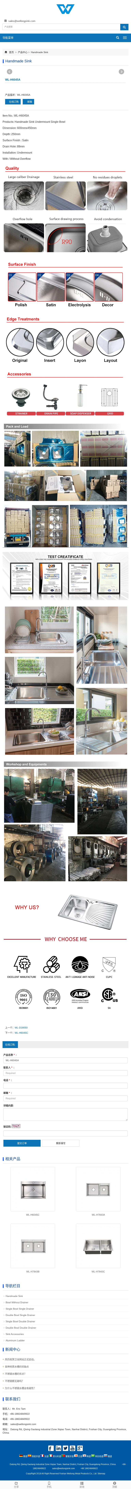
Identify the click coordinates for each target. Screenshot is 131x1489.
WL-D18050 (21, 1027)
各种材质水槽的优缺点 (17, 1366)
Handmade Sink (39, 52)
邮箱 (29, 101)
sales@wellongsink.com (21, 21)
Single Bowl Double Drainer (20, 1321)
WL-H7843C (98, 1271)
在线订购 (14, 101)
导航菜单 (8, 37)
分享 (16, 1486)
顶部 (114, 1486)
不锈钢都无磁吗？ (14, 1381)
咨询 (81, 1486)
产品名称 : (10, 1054)
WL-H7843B (32, 1271)
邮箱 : (7, 1092)
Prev (9, 71)
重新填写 (61, 1143)
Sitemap (101, 1473)
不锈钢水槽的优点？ (15, 1373)
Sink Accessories (15, 1334)
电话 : (7, 1080)
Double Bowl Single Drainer (20, 1315)
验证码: (7, 1126)
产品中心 (22, 52)
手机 (49, 1486)
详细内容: (8, 1105)
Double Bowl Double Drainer (21, 1327)
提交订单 (22, 1143)
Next (121, 71)
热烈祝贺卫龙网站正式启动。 (20, 1359)
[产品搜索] (124, 27)
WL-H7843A (98, 1214)
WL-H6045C (21, 1032)
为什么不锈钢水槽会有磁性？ (20, 1388)
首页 (11, 52)
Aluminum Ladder (15, 1340)
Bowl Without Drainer (17, 1302)
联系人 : (8, 1067)
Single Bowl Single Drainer (20, 1308)
